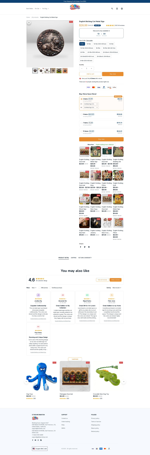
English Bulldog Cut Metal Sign (38, 318)
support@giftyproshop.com (40, 437)
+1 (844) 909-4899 (37, 435)
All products (35, 17)
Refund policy (95, 431)
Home (28, 17)
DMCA (63, 428)
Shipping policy (95, 425)
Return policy (95, 428)
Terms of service (96, 421)
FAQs (63, 425)
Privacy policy (95, 418)
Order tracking (66, 421)
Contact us (65, 418)
